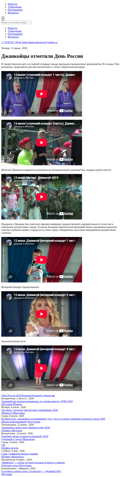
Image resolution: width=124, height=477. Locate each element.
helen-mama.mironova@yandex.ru (39, 42)
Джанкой (26, 395)
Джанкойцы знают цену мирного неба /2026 (25, 427)
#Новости (6, 413)
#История (6, 404)
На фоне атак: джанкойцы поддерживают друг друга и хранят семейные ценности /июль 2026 (53, 418)
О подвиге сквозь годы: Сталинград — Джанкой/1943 (31, 471)
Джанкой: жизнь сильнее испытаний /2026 (24, 436)
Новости (12, 4)
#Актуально (33, 421)
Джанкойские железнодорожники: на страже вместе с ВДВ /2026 (37, 401)
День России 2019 (11, 395)
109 (3, 445)
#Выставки (19, 413)
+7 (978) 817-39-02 (11, 42)
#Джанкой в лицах (11, 439)
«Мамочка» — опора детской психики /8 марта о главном (33, 462)
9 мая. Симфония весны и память (19, 453)
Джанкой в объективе (43, 395)
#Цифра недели (9, 448)
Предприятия (15, 9)
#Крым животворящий (13, 421)
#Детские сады (9, 465)
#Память (17, 404)
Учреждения (14, 7)
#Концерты (28, 439)
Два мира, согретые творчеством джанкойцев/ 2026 (29, 410)
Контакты (13, 12)
